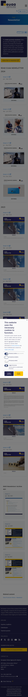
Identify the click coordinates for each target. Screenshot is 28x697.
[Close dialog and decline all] (27, 320)
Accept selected (9, 373)
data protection (15, 345)
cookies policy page (9, 349)
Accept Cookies (18, 373)
